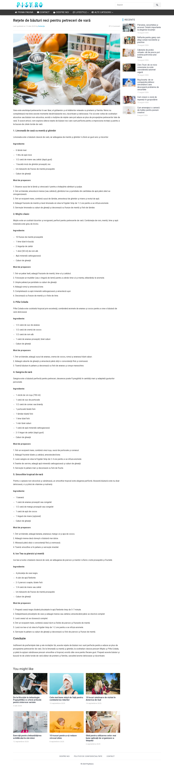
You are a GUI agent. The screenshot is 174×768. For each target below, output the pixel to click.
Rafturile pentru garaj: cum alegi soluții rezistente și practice (148, 39)
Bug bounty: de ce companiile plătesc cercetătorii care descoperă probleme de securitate (148, 85)
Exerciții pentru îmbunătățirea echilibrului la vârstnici (27, 736)
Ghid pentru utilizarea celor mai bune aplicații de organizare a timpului (101, 738)
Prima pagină (25, 12)
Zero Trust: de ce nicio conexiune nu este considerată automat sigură (147, 68)
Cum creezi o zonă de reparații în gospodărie (147, 98)
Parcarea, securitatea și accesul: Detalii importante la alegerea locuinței (149, 27)
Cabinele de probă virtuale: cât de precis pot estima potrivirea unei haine (148, 54)
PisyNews (89, 764)
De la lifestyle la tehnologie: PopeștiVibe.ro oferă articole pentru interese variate (27, 700)
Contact (44, 12)
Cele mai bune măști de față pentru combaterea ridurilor (66, 698)
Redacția (41, 26)
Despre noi (62, 12)
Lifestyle (81, 12)
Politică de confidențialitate (88, 756)
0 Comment (115, 26)
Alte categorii (102, 12)
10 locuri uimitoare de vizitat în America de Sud (101, 698)
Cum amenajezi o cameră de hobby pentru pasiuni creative (148, 110)
